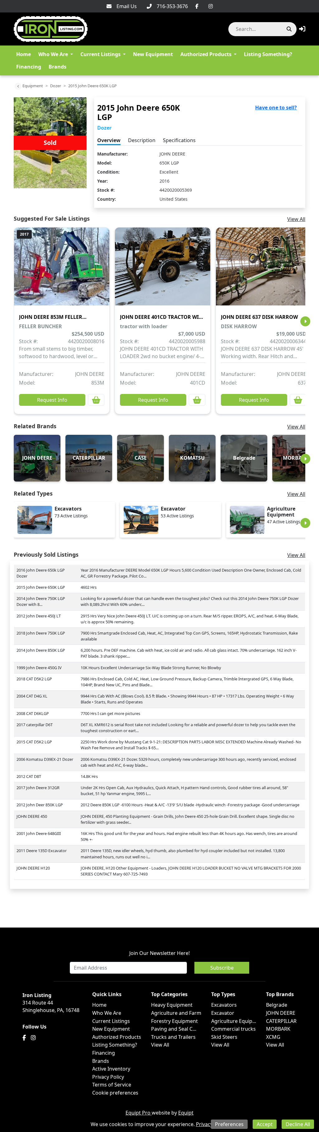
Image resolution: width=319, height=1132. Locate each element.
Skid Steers (224, 1037)
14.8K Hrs (89, 776)
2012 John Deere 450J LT (39, 616)
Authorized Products (205, 54)
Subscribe (222, 967)
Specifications (179, 140)
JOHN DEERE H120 (33, 868)
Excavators (224, 1004)
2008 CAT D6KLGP (33, 713)
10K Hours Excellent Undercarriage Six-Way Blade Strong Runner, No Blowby (151, 667)
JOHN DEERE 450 (32, 816)
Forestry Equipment (174, 1021)
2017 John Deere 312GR (38, 787)
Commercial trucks (233, 1028)
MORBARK (278, 1028)
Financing (28, 66)
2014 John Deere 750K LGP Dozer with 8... (41, 601)
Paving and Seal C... (173, 1028)
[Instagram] (210, 6)
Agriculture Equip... (233, 1021)
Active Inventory (111, 1068)
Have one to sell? (276, 107)
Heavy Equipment (172, 1004)
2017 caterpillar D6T (35, 724)
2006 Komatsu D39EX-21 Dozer (45, 759)
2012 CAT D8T (29, 776)
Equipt (185, 1112)
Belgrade (276, 1004)
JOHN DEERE (172, 154)
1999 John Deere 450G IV (39, 667)
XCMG (273, 1037)
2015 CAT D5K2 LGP (34, 742)
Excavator (222, 1013)
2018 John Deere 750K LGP (41, 633)
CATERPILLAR (281, 1021)
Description (141, 140)
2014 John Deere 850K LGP (41, 650)
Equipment (32, 86)
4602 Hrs (89, 587)
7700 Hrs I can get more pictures (110, 713)
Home (23, 54)
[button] (302, 29)
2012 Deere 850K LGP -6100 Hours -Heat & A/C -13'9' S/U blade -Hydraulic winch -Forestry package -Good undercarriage (190, 805)
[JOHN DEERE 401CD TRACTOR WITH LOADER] (162, 271)
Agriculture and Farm (176, 1013)
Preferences (229, 1124)
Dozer (55, 86)
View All (296, 219)
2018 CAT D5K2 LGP (34, 679)
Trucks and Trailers (173, 1037)
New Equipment (153, 54)
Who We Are (53, 54)
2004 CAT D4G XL (32, 696)
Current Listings (100, 54)
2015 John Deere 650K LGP (41, 587)
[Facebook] (196, 6)
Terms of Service (111, 1084)
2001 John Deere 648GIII (39, 833)
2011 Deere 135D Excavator (42, 850)
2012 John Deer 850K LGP (40, 805)
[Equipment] (18, 86)
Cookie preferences (115, 1092)
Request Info (52, 399)
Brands (57, 66)
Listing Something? (268, 54)
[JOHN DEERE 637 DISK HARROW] (263, 271)
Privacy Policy (108, 1076)
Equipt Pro (139, 1112)
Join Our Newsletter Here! (159, 953)
